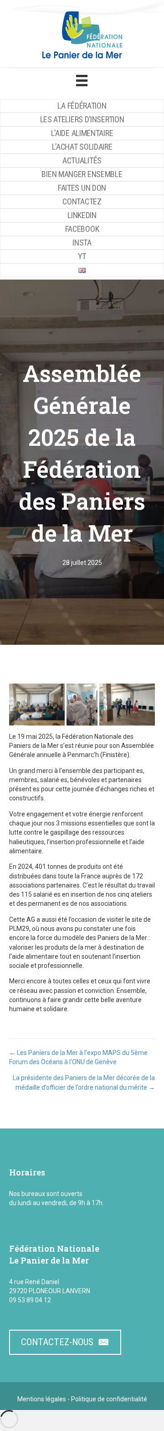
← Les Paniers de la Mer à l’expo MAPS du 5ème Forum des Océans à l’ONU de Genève (78, 1057)
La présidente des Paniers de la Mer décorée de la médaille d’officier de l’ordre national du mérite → (84, 1082)
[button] (37, 705)
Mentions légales (41, 1399)
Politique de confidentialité (109, 1399)
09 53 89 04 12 (30, 1300)
